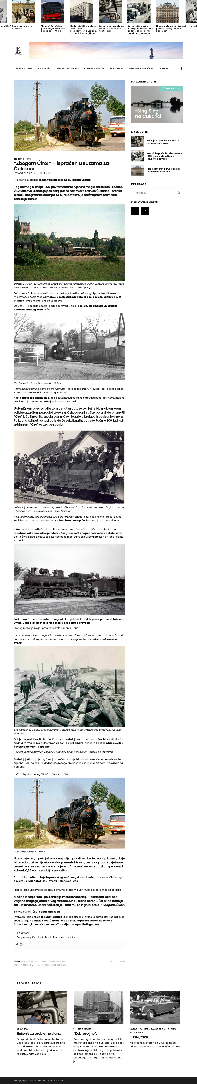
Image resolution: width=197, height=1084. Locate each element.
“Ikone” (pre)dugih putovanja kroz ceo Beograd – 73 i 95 (53, 28)
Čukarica (35, 961)
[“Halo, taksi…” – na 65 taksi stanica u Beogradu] (155, 1007)
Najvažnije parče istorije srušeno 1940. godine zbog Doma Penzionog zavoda (140, 30)
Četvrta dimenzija (171, 88)
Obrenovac (61, 961)
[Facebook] (17, 944)
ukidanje (58, 965)
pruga (17, 965)
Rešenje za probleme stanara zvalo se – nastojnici (111, 28)
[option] (26, 15)
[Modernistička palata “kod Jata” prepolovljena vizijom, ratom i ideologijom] (84, 11)
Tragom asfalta (22, 158)
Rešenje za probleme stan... (39, 1033)
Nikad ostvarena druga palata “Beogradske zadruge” (170, 28)
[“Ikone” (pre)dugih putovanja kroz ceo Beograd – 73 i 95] (55, 11)
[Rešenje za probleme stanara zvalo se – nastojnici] (113, 11)
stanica (36, 965)
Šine (30, 965)
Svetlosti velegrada (140, 1028)
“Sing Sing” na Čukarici (148, 114)
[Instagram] (21, 944)
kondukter (46, 961)
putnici (24, 965)
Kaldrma (34, 173)
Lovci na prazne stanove (22, 27)
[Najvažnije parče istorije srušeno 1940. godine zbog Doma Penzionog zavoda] (141, 11)
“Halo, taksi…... (141, 1037)
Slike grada (23, 1028)
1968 (23, 961)
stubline (46, 965)
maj (53, 961)
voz (64, 965)
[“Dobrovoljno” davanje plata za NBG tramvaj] (98, 1007)
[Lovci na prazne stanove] (26, 11)
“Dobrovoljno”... (85, 1033)
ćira (28, 961)
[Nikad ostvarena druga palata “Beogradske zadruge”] (170, 11)
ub (52, 965)
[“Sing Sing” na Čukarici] (157, 104)
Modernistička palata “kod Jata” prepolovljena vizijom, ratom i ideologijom (84, 30)
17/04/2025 (20, 173)
